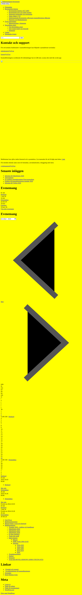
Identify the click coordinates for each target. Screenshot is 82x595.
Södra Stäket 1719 (14, 16)
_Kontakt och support (11, 569)
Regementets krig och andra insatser (20, 12)
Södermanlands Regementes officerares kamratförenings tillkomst (29, 18)
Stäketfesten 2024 (14, 529)
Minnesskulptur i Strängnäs (17, 23)
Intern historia (13, 538)
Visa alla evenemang (7, 209)
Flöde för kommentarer (12, 588)
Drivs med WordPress (8, 593)
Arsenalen (8, 573)
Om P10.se (8, 520)
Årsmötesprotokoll (14, 554)
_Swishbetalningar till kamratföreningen (17, 571)
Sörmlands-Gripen (10, 34)
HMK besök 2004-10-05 (20, 541)
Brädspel (3, 194)
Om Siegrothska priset (16, 27)
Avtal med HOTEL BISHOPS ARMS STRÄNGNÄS (26, 559)
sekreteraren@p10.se (7, 51)
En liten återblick (14, 534)
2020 (18, 552)
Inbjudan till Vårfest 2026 (13, 183)
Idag (2, 302)
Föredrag (3, 205)
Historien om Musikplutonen (18, 20)
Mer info (3, 488)
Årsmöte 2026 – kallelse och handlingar (21, 527)
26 (1, 458)
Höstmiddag (4, 200)
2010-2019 (20, 550)
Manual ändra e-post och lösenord (15, 523)
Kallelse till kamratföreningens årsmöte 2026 (19, 181)
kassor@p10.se (5, 54)
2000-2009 (20, 549)
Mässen (15, 540)
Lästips (7, 32)
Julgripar (15, 543)
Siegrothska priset (10, 25)
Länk (63, 159)
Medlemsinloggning (11, 522)
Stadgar (11, 556)
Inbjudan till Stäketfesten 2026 (14, 176)
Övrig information (10, 21)
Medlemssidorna (10, 525)
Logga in (7, 584)
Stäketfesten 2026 (14, 532)
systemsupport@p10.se (8, 166)
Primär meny (5, 3)
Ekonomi (12, 558)
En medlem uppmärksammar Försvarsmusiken (19, 179)
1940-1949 (20, 547)
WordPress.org (9, 590)
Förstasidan (8, 7)
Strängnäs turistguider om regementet (20, 14)
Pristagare (12, 30)
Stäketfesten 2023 (14, 531)
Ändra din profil (14, 536)
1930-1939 (20, 545)
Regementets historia (11, 9)
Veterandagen (9, 178)
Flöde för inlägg (10, 586)
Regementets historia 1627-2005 (19, 11)
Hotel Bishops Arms (11, 575)
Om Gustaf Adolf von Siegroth (18, 29)
